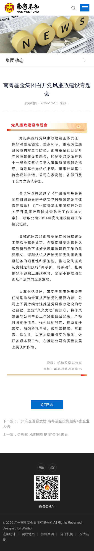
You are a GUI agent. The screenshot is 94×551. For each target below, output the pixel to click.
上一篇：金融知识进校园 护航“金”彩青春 (35, 434)
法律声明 (47, 534)
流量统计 (9, 534)
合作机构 (66, 534)
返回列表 (47, 404)
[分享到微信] (41, 467)
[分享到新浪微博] (53, 467)
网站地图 (28, 534)
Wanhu (27, 528)
